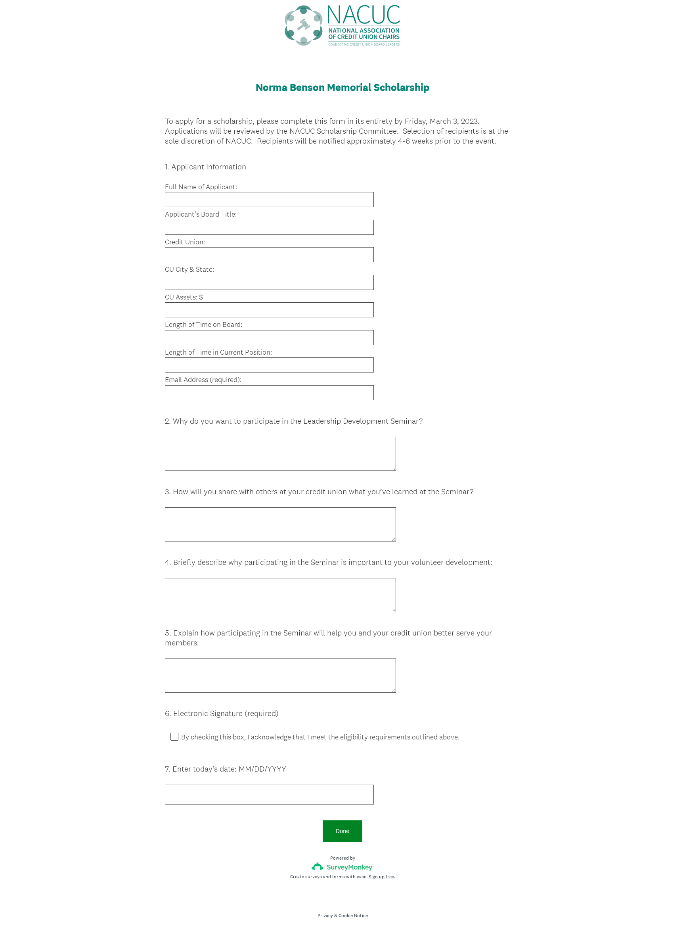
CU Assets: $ (184, 297)
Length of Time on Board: (203, 324)
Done (342, 831)
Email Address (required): (203, 379)
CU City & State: (189, 269)
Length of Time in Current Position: (218, 352)
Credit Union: (185, 242)
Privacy (325, 915)
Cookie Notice (353, 915)
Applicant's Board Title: (201, 214)
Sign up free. (382, 877)
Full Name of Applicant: (201, 186)
